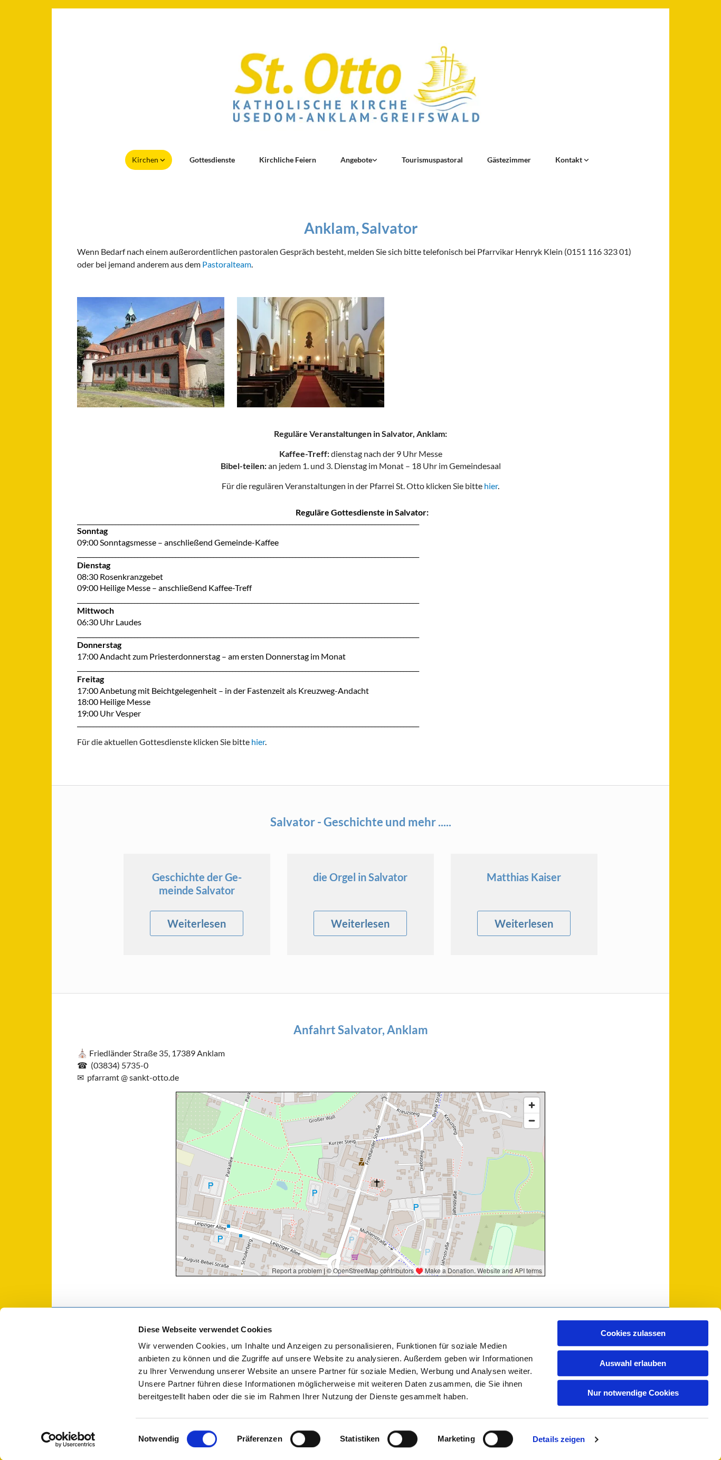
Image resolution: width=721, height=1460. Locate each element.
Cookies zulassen (633, 1333)
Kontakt (569, 159)
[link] (148, 160)
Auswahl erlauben (633, 1363)
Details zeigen (559, 1439)
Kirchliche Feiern (287, 159)
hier (491, 486)
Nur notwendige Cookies (633, 1392)
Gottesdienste (212, 159)
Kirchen (146, 159)
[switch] (305, 1438)
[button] (196, 923)
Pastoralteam (226, 264)
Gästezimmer (509, 159)
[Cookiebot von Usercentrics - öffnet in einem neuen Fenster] (68, 1439)
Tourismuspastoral (432, 159)
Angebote (356, 159)
